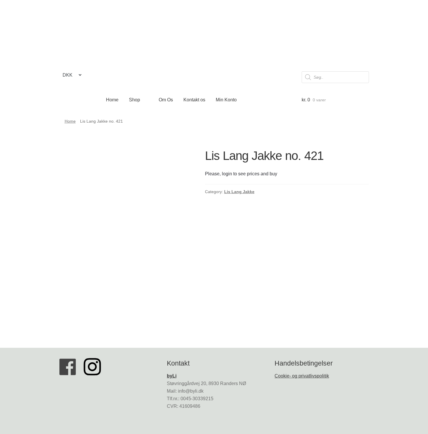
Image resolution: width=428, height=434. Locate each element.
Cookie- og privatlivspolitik (302, 375)
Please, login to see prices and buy (241, 173)
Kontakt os (194, 99)
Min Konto (226, 99)
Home (112, 99)
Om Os (166, 99)
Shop (134, 99)
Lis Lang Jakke (239, 191)
